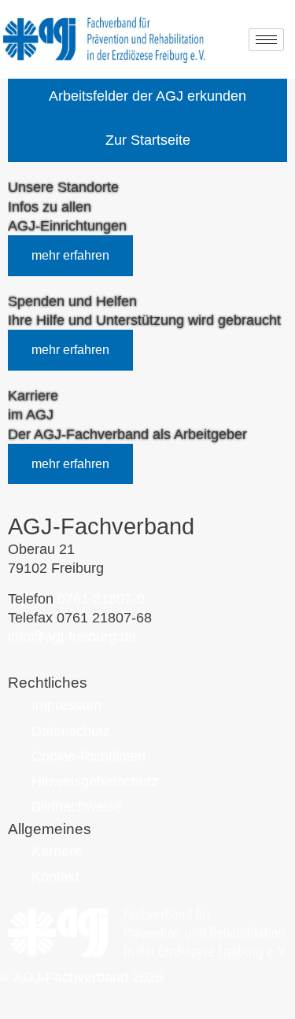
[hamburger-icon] (266, 39)
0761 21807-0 (101, 599)
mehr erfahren (70, 255)
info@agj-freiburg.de (72, 636)
